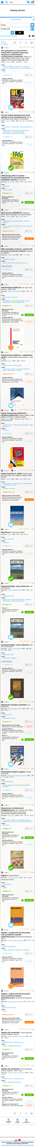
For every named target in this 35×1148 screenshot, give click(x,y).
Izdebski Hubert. (7, 365)
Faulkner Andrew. (8, 424)
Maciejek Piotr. (15, 68)
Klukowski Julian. (8, 1042)
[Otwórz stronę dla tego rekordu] (17, 100)
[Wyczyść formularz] (29, 36)
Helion (8, 419)
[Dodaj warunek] (12, 32)
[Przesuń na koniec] (31, 43)
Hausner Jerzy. (10, 297)
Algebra (5, 887)
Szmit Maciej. (6, 126)
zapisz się (29, 238)
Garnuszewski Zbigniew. (25, 821)
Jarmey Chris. (7, 820)
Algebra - (8, 950)
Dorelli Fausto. (25, 820)
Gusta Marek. (15, 126)
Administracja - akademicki (13, 300)
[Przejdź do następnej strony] (26, 43)
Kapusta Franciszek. (8, 539)
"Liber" (10, 361)
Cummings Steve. (18, 221)
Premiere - (9, 488)
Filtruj (6, 44)
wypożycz (29, 202)
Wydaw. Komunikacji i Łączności (17, 775)
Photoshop (6, 430)
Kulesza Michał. (17, 365)
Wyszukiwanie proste (6, 36)
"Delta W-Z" (11, 815)
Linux (4, 71)
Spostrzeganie (7, 718)
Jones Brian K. (19, 66)
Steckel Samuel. (7, 884)
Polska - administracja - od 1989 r (12, 370)
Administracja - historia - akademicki (16, 369)
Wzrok (13, 718)
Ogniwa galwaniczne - (12, 785)
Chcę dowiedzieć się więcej (9, 1145)
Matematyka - (22, 950)
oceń (32, 47)
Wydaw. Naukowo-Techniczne (16, 1036)
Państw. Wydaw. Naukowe (15, 940)
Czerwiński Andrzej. (8, 781)
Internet (22, 133)
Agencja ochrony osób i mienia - (15, 262)
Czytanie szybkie (7, 189)
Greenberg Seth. (17, 483)
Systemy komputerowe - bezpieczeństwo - (14, 132)
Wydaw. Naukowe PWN (14, 291)
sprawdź (29, 82)
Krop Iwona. (6, 186)
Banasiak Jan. (8, 596)
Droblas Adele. (7, 483)
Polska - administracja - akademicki (16, 301)
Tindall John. (15, 820)
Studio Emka (11, 181)
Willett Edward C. (8, 221)
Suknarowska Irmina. (9, 821)
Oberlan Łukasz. (10, 485)
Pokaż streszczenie (7, 266)
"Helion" (8, 62)
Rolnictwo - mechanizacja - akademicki (17, 600)
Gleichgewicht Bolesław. (9, 946)
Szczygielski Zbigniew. (9, 259)
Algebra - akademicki (12, 1045)
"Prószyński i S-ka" (13, 877)
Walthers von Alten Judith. (21, 424)
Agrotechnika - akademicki (13, 599)
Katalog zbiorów (16, 19)
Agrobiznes (6, 542)
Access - (8, 226)
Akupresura (6, 825)
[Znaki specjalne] (33, 36)
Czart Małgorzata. (27, 68)
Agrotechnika (6, 658)
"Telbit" (10, 255)
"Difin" (9, 534)
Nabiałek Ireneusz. (18, 1042)
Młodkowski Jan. (7, 714)
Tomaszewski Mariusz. (26, 126)
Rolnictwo (14, 658)
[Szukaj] (19, 32)
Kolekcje (14, 36)
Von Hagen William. (8, 66)
